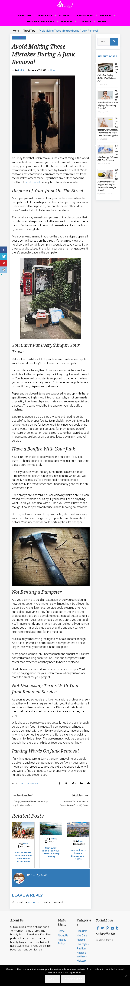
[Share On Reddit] (3, 269)
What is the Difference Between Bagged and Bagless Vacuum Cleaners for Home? (108, 180)
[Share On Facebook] (3, 249)
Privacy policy (73, 979)
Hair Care (45, 15)
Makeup (66, 21)
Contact (85, 21)
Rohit (21, 70)
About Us (63, 935)
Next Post (78, 795)
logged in (33, 902)
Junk (20, 783)
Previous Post (24, 795)
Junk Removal (32, 783)
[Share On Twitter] (3, 256)
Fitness (64, 15)
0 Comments (54, 70)
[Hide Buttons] (1, 275)
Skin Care (25, 15)
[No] (126, 975)
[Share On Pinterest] (3, 263)
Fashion (105, 15)
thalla (25, 844)
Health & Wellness (40, 21)
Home (102, 21)
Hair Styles (84, 15)
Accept (52, 979)
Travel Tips (29, 30)
